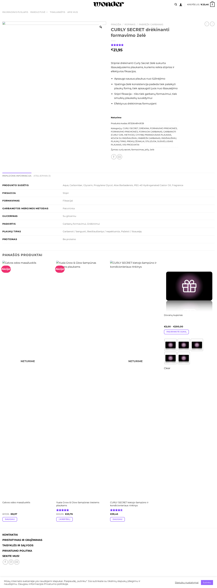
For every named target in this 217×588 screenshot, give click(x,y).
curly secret (124, 149)
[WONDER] (108, 4)
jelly (147, 149)
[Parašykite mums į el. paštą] (16, 562)
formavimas (137, 149)
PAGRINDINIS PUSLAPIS (15, 12)
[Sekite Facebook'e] (5, 562)
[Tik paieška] (176, 4)
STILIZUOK (150, 141)
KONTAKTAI (10, 534)
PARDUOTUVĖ (38, 12)
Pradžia (116, 24)
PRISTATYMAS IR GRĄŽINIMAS (22, 539)
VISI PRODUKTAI (130, 145)
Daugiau (10, 519)
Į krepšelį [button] (64, 519)
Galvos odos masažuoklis (16, 502)
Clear (167, 368)
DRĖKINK (144, 128)
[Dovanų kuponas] (189, 286)
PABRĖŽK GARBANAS (151, 24)
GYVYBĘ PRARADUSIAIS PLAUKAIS (153, 135)
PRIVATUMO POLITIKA (17, 550)
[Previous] (2, 394)
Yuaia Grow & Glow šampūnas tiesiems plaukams (77, 504)
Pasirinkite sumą (176, 332)
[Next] (214, 394)
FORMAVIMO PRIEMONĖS (163, 128)
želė (152, 149)
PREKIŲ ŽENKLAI (135, 141)
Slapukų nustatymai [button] (187, 582)
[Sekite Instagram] (11, 562)
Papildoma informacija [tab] (16, 176)
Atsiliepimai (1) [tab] (42, 176)
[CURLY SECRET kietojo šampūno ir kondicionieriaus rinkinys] (135, 380)
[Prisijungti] (180, 4)
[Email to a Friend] (119, 156)
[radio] (170, 345)
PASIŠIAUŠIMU (168, 138)
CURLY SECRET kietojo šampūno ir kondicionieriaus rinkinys (129, 504)
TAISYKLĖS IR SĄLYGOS (17, 545)
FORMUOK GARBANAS (150, 131)
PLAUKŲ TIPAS (118, 141)
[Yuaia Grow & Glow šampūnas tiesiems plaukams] (81, 380)
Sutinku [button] (207, 582)
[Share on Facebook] (113, 156)
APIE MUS (72, 12)
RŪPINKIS (130, 24)
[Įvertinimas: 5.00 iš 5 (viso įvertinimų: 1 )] (144, 45)
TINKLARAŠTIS (57, 12)
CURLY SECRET (130, 128)
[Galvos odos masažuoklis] (27, 380)
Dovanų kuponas (173, 315)
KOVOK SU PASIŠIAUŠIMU (124, 138)
